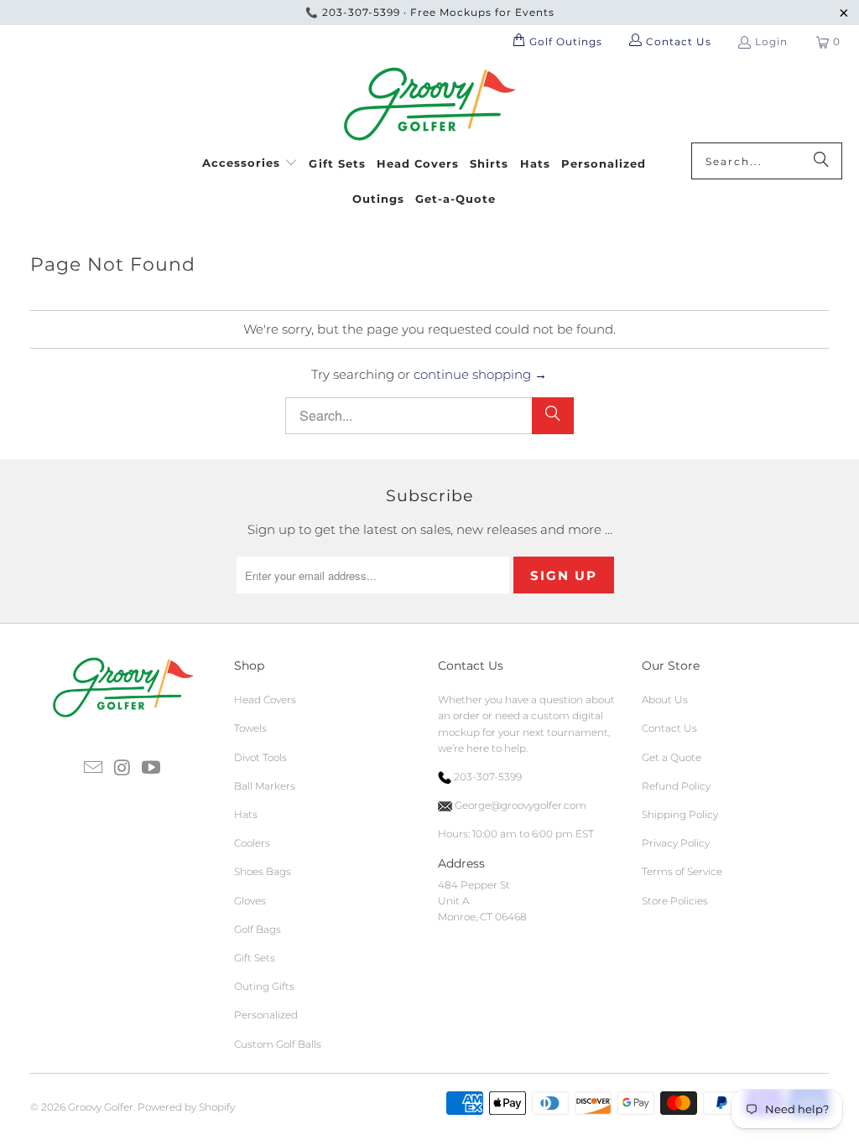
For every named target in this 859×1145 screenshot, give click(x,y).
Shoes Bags (262, 871)
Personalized (266, 1014)
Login (771, 41)
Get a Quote (671, 757)
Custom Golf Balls (277, 1044)
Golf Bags (257, 929)
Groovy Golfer (100, 1107)
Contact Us (669, 728)
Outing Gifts (264, 986)
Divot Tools (260, 757)
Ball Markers (264, 786)
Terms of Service (682, 871)
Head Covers (265, 699)
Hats (246, 814)
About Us (665, 699)
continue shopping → (480, 374)
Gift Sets (254, 957)
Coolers (252, 843)
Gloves (250, 900)
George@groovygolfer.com (519, 805)
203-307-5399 (361, 12)
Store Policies (675, 900)
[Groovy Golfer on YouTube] (151, 769)
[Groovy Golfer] (430, 104)
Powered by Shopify (186, 1107)
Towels (250, 728)
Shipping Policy (680, 814)
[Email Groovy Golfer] (94, 769)
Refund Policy (676, 786)
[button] (250, 160)
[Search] (821, 160)
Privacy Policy (676, 843)
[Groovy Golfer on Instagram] (122, 769)
